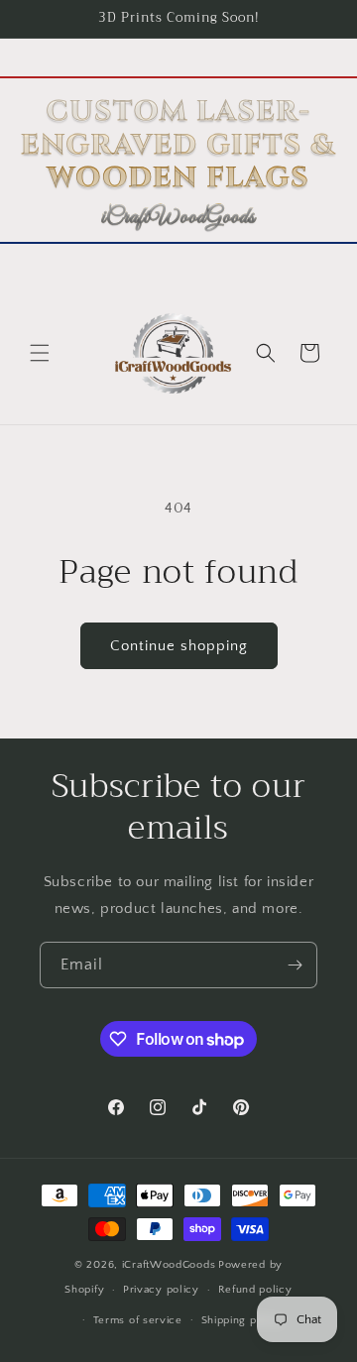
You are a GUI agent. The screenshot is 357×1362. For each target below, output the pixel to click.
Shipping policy (242, 1320)
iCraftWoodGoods (169, 1265)
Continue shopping (179, 645)
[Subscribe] (294, 965)
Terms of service (137, 1320)
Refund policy (255, 1290)
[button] (39, 353)
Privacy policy (161, 1290)
